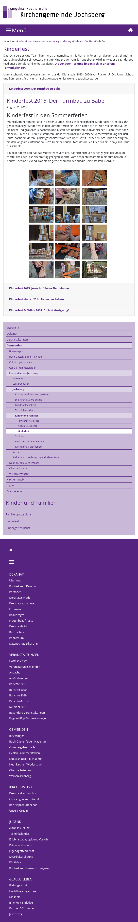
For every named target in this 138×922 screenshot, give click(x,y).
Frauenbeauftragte (21, 620)
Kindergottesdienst (27, 425)
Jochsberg (66, 41)
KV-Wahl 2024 (18, 707)
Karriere (17, 452)
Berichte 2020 (18, 690)
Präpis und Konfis (20, 845)
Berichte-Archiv (19, 701)
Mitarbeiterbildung (21, 857)
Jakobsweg (16, 914)
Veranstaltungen (17, 339)
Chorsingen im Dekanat (24, 799)
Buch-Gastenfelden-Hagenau (25, 356)
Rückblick (15, 862)
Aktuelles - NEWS (19, 828)
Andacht (14, 672)
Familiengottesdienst (28, 420)
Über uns (15, 580)
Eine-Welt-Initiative (21, 902)
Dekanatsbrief (18, 626)
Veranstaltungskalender (24, 667)
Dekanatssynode (19, 598)
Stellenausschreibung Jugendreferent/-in (36, 457)
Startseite (13, 328)
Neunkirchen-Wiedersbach (24, 462)
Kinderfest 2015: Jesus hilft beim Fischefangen (40, 288)
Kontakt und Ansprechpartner (32, 394)
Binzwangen (16, 351)
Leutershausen (21, 383)
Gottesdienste (18, 661)
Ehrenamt (15, 609)
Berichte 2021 (18, 684)
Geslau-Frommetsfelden (22, 367)
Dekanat (12, 333)
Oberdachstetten (18, 468)
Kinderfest (23, 431)
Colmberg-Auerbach (20, 362)
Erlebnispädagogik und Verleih (28, 839)
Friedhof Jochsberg (25, 405)
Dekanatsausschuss (21, 603)
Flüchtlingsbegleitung (22, 891)
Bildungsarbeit (18, 885)
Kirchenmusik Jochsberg (28, 446)
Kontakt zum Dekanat (23, 586)
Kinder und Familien (83, 41)
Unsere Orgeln (18, 810)
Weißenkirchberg (19, 473)
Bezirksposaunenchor (23, 805)
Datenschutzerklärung (23, 643)
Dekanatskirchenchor (23, 793)
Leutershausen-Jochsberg (46, 41)
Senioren (20, 436)
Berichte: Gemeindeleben (29, 441)
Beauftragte (16, 615)
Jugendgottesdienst (21, 851)
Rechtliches (16, 632)
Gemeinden (26, 41)
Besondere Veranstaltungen (27, 713)
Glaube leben (15, 491)
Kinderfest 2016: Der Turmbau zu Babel (35, 88)
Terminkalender (24, 410)
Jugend (11, 485)
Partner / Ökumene (21, 908)
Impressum (16, 638)
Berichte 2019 (18, 695)
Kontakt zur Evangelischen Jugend (30, 868)
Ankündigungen (19, 678)
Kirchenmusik (15, 479)
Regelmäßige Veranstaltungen (28, 718)
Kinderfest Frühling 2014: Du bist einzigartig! (39, 310)
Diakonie (14, 897)
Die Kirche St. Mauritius (28, 399)
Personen (15, 592)
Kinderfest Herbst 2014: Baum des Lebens (36, 299)
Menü (19, 30)
